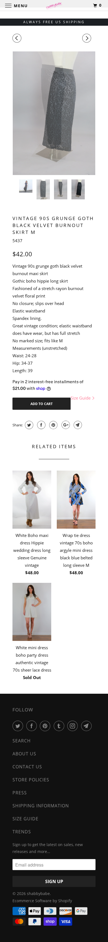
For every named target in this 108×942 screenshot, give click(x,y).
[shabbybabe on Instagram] (73, 726)
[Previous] (17, 38)
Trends (21, 832)
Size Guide (81, 398)
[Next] (87, 38)
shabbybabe (38, 893)
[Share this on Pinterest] (53, 425)
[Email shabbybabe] (87, 726)
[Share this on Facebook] (40, 425)
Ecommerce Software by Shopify (42, 900)
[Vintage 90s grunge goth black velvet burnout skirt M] (54, 113)
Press (19, 793)
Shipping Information (40, 806)
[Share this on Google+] (65, 425)
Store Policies (30, 780)
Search (21, 741)
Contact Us (27, 767)
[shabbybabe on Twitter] (18, 726)
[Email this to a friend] (77, 425)
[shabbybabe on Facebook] (32, 726)
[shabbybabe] (54, 5)
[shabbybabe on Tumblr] (60, 726)
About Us (24, 754)
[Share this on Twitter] (28, 425)
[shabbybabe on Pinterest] (46, 726)
